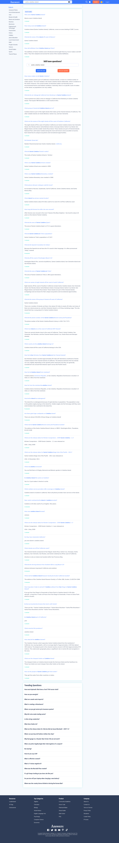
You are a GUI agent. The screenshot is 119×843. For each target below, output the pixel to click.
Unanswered (12, 807)
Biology (36, 807)
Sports (10, 51)
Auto (10, 14)
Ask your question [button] (63, 70)
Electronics (11, 24)
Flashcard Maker (63, 807)
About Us (86, 801)
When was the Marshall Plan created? (35, 768)
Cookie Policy (87, 816)
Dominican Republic (40, 375)
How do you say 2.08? (30, 754)
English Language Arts (40, 813)
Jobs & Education (13, 37)
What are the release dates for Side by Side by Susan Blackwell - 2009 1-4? (46, 729)
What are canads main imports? (33, 699)
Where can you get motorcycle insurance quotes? (39, 709)
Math (10, 42)
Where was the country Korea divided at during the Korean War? (43, 783)
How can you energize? (31, 694)
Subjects (10, 7)
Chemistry (36, 804)
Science (11, 47)
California (59, 144)
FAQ (60, 816)
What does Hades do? (30, 724)
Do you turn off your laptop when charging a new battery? (41, 778)
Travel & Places (13, 54)
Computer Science (39, 819)
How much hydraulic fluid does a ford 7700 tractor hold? (41, 689)
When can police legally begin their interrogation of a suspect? (43, 744)
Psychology (37, 816)
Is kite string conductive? (32, 719)
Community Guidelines (64, 801)
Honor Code (62, 804)
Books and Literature (14, 19)
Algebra (36, 801)
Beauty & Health (13, 17)
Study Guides (62, 810)
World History (37, 810)
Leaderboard (12, 801)
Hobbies (11, 35)
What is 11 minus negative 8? (33, 764)
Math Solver (62, 813)
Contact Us (87, 804)
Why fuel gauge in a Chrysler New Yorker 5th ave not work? (42, 739)
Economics (37, 822)
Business (11, 22)
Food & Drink (12, 30)
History (11, 33)
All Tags (11, 804)
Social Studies (12, 49)
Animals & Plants (13, 10)
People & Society (13, 44)
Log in (107, 2)
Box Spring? (28, 749)
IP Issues (86, 819)
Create (95, 2)
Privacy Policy (87, 810)
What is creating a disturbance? (33, 704)
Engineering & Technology (12, 27)
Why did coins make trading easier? (35, 714)
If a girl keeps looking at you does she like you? (38, 773)
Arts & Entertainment (14, 12)
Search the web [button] (41, 70)
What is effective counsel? (32, 759)
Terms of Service (88, 807)
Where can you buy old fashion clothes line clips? (39, 734)
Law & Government (14, 40)
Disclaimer (86, 813)
